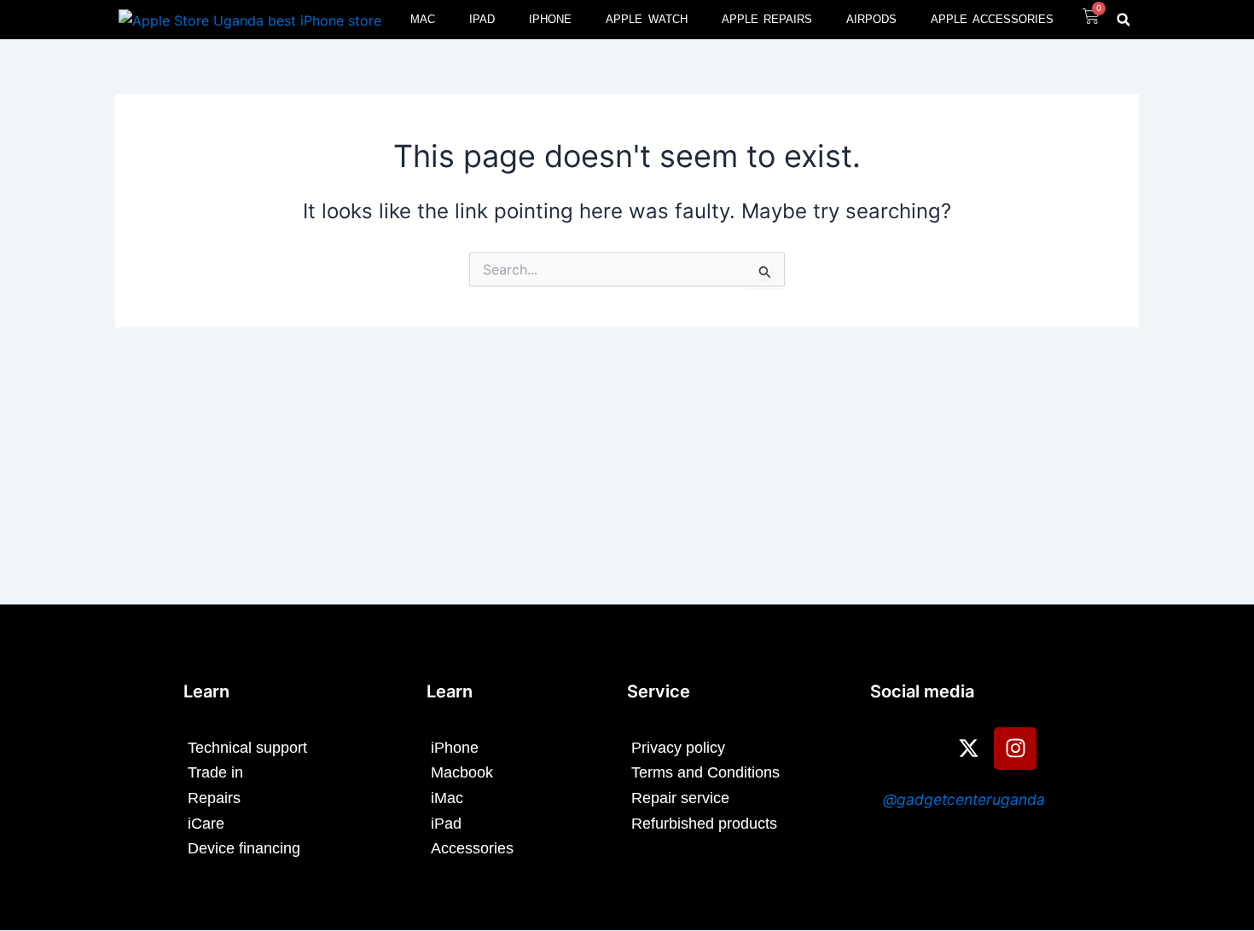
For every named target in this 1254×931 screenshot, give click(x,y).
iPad (482, 19)
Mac (422, 19)
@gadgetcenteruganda (964, 799)
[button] (1123, 20)
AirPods (871, 19)
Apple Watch (647, 19)
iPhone (550, 19)
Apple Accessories (992, 19)
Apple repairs (767, 19)
